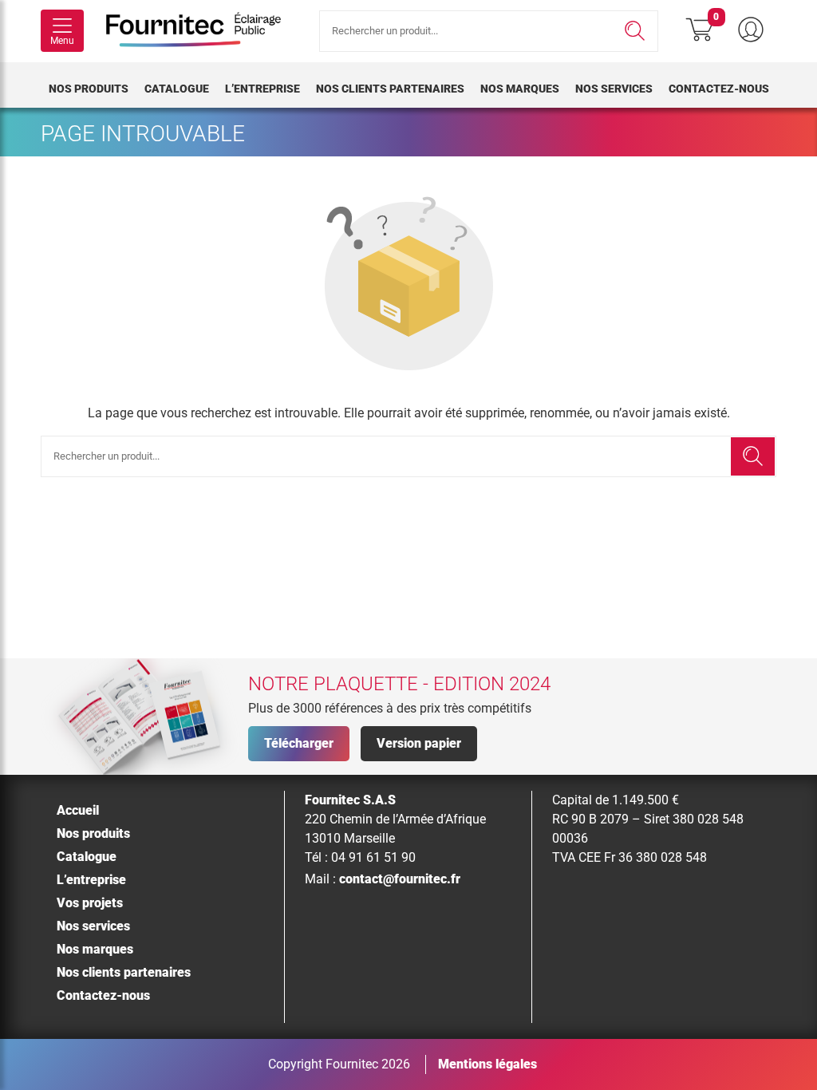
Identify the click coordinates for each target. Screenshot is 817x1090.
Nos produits (88, 88)
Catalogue (176, 88)
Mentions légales (487, 1064)
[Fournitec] (201, 31)
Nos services (614, 88)
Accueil (78, 810)
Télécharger (299, 743)
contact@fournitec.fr (399, 879)
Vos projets (90, 902)
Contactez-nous (719, 88)
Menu (62, 40)
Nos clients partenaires (390, 88)
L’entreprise (262, 88)
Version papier (419, 743)
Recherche (635, 31)
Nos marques (519, 88)
